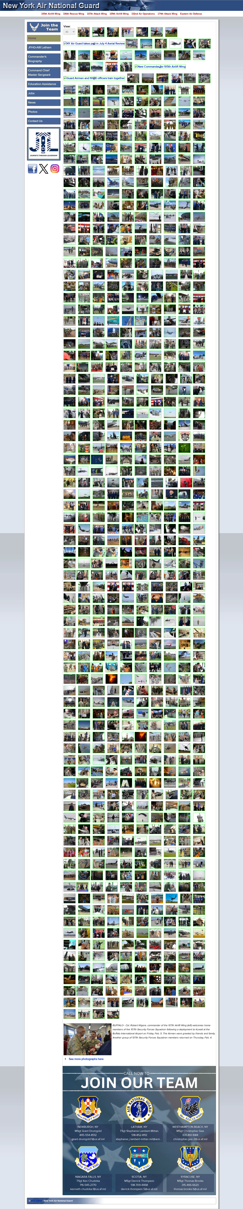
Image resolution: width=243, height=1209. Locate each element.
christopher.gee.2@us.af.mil (190, 1139)
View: (67, 26)
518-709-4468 (139, 1185)
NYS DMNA (37, 1201)
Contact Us (35, 121)
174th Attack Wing (167, 13)
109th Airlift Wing (119, 13)
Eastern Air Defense (191, 13)
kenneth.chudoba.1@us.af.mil (88, 1189)
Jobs (31, 93)
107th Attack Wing (97, 13)
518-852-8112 (139, 1135)
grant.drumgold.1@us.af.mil (88, 1139)
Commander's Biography (37, 59)
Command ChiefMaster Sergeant (39, 72)
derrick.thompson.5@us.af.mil (139, 1189)
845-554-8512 (88, 1135)
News (32, 102)
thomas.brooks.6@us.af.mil (190, 1189)
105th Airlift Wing (50, 13)
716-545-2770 (88, 1185)
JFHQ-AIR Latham (39, 47)
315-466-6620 (190, 1185)
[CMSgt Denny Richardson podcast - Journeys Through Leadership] (44, 144)
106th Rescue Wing (73, 13)
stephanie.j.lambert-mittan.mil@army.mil (139, 1139)
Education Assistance (42, 84)
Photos (32, 112)
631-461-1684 (190, 1135)
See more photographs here (86, 1059)
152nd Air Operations (143, 13)
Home (32, 38)
